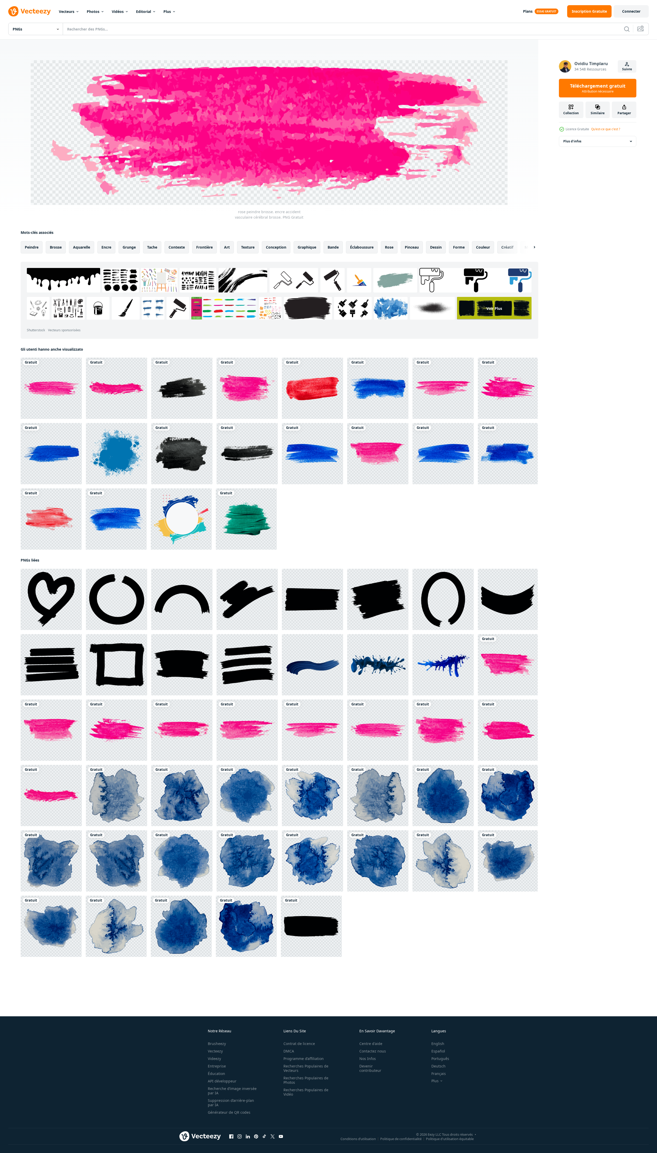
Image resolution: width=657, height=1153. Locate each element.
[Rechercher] (627, 29)
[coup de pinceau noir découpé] (181, 388)
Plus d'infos (572, 141)
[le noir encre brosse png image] (51, 599)
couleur (483, 247)
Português (440, 1058)
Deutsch (438, 1066)
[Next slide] (530, 247)
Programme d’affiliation (303, 1058)
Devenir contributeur (370, 1068)
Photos (93, 11)
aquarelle (81, 247)
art (227, 247)
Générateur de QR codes (229, 1112)
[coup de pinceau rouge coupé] (51, 519)
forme (459, 247)
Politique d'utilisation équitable (450, 1138)
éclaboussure (362, 247)
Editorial (143, 11)
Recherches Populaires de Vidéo (305, 1092)
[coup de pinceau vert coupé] (246, 519)
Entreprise (217, 1066)
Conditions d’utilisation (358, 1138)
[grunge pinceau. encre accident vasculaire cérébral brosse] (377, 388)
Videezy (214, 1058)
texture (248, 247)
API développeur (222, 1081)
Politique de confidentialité (401, 1138)
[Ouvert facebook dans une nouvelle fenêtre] (231, 1136)
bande (333, 247)
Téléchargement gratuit (598, 88)
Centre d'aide (370, 1043)
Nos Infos (367, 1058)
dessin (436, 247)
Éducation (216, 1073)
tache (152, 247)
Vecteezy (215, 1051)
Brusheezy (217, 1043)
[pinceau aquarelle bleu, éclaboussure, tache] (116, 453)
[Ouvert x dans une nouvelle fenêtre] (273, 1136)
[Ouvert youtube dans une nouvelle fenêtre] (281, 1136)
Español (438, 1051)
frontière (204, 247)
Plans (528, 11)
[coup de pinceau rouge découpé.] (312, 388)
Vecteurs (66, 11)
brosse (56, 247)
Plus (167, 11)
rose (389, 247)
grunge (129, 247)
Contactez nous (372, 1051)
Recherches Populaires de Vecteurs (305, 1068)
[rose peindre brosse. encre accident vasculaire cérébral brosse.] (51, 388)
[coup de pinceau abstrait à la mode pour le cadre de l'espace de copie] (181, 519)
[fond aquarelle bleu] (116, 795)
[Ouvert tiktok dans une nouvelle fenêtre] (264, 1136)
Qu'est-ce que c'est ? (605, 129)
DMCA (288, 1051)
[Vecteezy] (29, 11)
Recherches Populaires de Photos (305, 1080)
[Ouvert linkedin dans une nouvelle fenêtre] (248, 1136)
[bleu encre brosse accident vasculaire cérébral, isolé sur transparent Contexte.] (312, 664)
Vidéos (118, 11)
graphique (307, 247)
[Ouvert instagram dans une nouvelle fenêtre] (240, 1136)
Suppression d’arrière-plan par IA (231, 1102)
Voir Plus (494, 308)
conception (276, 247)
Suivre (627, 69)
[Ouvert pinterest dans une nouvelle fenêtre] (256, 1136)
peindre (31, 247)
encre (106, 247)
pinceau (412, 247)
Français (438, 1073)
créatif (507, 247)
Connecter (631, 11)
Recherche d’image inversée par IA (232, 1090)
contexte (177, 247)
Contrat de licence (299, 1043)
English (437, 1043)
